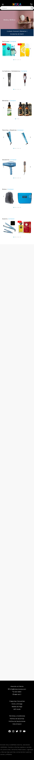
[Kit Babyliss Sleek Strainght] (9, 227)
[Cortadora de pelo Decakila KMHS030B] (9, 79)
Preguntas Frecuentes (17, 701)
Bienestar (23, 31)
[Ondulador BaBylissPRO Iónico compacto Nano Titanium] (9, 138)
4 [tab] (18, 89)
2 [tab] (15, 89)
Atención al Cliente (17, 686)
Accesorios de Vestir (17, 34)
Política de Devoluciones (17, 721)
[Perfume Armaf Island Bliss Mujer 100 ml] (9, 50)
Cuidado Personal (13, 31)
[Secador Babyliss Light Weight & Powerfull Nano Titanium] (9, 168)
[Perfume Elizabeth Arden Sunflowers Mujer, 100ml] (25, 50)
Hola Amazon (17, 724)
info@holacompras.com (18, 689)
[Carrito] (31, 4)
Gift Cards (17, 709)
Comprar (13, 41)
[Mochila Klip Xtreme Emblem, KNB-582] (9, 198)
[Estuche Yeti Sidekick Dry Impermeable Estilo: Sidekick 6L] (25, 198)
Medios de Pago (17, 706)
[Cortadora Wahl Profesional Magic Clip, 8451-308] (25, 79)
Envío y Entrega (17, 704)
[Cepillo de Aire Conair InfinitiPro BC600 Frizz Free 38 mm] (25, 168)
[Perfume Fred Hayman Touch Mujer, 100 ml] (25, 227)
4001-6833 (17, 692)
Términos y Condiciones (17, 716)
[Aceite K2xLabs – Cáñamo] (25, 109)
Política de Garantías (17, 718)
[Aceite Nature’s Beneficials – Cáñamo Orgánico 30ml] (9, 109)
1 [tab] (15, 118)
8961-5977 (17, 694)
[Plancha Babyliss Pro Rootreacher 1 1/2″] (25, 138)
